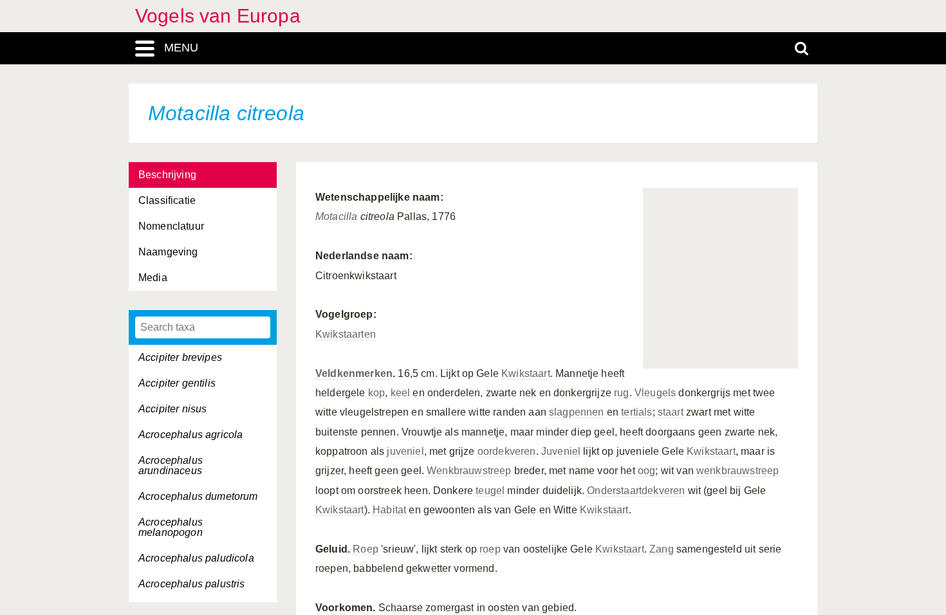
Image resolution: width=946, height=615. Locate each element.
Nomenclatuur (171, 226)
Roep (365, 549)
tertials (636, 412)
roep (490, 549)
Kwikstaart (525, 373)
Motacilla (336, 216)
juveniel (405, 451)
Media (152, 277)
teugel (490, 490)
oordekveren (507, 451)
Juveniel (560, 451)
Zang (661, 549)
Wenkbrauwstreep (469, 470)
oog (646, 470)
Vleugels (655, 392)
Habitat (389, 509)
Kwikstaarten (345, 334)
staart (670, 412)
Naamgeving (168, 251)
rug (621, 392)
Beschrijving (167, 174)
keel (401, 392)
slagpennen (576, 412)
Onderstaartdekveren (636, 490)
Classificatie (167, 200)
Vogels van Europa (218, 15)
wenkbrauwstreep (737, 470)
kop (376, 392)
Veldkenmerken (354, 373)
